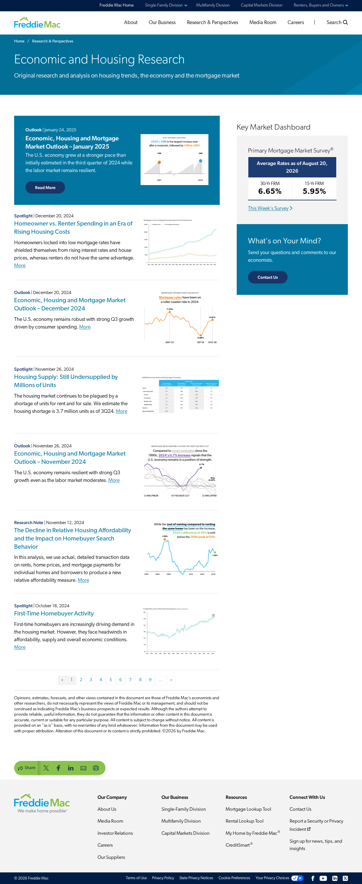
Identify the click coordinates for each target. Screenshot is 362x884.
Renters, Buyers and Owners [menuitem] (319, 5)
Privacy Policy (163, 878)
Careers (296, 22)
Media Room (262, 22)
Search (335, 22)
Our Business (162, 22)
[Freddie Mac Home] (37, 22)
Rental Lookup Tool (245, 821)
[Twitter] (345, 878)
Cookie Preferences (234, 878)
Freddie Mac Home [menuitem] (117, 5)
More (19, 266)
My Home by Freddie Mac (253, 833)
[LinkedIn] (335, 878)
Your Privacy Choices (272, 878)
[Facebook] (312, 878)
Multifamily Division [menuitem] (213, 5)
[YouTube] (323, 878)
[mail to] (83, 767)
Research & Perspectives (212, 22)
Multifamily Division (181, 821)
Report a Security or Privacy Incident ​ (316, 825)
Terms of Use (136, 878)
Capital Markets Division (185, 833)
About (130, 22)
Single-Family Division (183, 809)
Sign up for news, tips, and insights (316, 845)
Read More (50, 187)
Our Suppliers (111, 857)
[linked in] (71, 767)
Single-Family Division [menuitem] (164, 5)
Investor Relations (115, 833)
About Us (107, 809)
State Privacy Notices (196, 878)
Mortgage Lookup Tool (248, 809)
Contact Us (268, 277)
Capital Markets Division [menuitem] (262, 5)
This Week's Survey (268, 208)
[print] (96, 767)
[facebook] (58, 767)
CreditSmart (239, 845)
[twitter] (46, 767)
